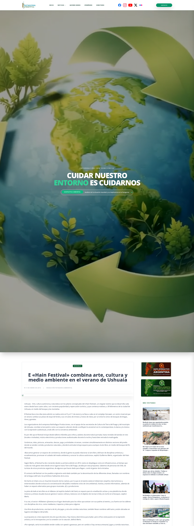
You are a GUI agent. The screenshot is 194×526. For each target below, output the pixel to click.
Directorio (100, 5)
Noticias (61, 5)
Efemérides (88, 5)
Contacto (164, 5)
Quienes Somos (75, 5)
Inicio (51, 5)
